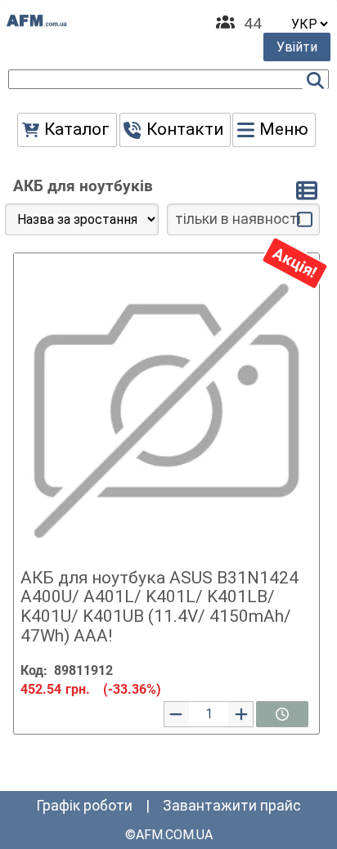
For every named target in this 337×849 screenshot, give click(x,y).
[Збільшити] (241, 714)
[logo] (37, 21)
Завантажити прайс (232, 806)
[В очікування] (282, 714)
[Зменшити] (176, 714)
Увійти (296, 47)
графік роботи (84, 806)
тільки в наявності (238, 219)
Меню (283, 129)
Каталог (77, 129)
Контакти (184, 129)
